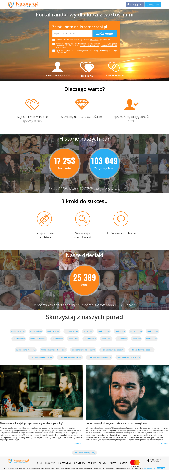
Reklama (92, 463)
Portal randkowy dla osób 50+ (41, 357)
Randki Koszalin (89, 338)
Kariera (112, 463)
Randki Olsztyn (136, 331)
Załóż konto (104, 33)
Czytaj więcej (78, 443)
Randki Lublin (73, 338)
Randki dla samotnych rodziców (53, 350)
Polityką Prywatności (150, 468)
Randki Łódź (88, 331)
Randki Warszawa (18, 331)
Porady (102, 463)
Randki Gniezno (18, 338)
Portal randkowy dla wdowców (99, 357)
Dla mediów (79, 463)
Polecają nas (64, 463)
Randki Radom (152, 331)
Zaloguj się (135, 4)
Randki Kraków (36, 331)
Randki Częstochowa (38, 338)
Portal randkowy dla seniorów (128, 357)
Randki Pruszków (71, 331)
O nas (39, 463)
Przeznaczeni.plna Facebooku (155, 461)
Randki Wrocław (53, 331)
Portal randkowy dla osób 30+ (112, 350)
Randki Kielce (121, 338)
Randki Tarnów (104, 331)
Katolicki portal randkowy (26, 350)
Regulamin (50, 463)
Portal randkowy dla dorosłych (83, 350)
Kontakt (123, 463)
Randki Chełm (151, 338)
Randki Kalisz (120, 331)
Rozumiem (161, 468)
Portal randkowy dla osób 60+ (70, 357)
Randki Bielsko (57, 338)
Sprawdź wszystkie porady (84, 453)
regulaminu (94, 39)
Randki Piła (136, 338)
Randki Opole (106, 338)
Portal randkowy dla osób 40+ (141, 350)
